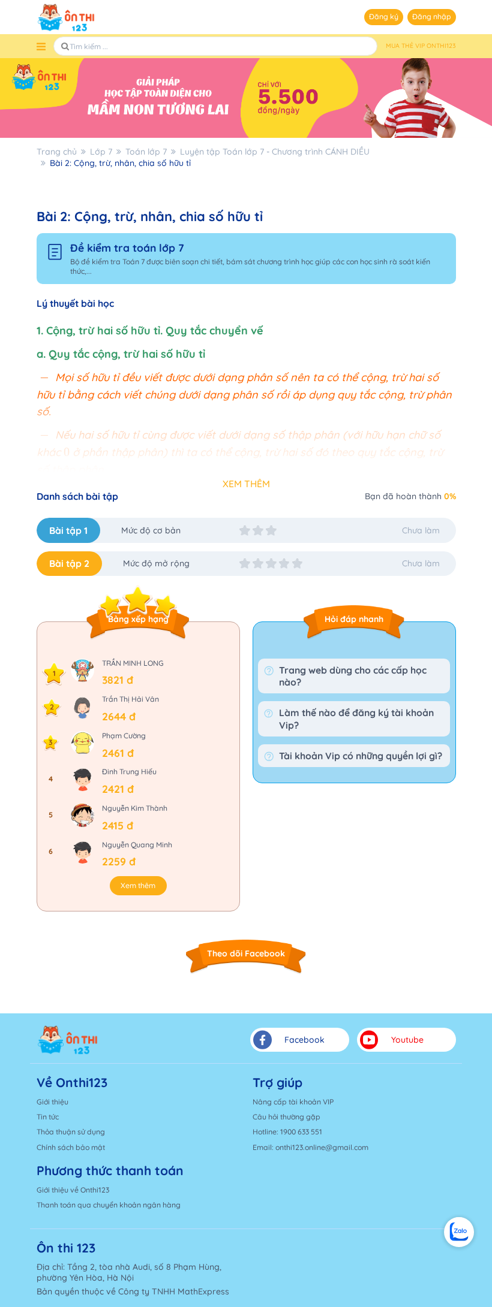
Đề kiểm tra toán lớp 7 (127, 247)
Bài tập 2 (69, 563)
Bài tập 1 (68, 530)
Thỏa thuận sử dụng (71, 1131)
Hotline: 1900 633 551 (287, 1131)
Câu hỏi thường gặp (286, 1116)
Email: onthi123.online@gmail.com (310, 1147)
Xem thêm (138, 885)
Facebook (304, 1039)
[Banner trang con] (246, 98)
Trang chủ (57, 151)
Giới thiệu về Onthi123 (73, 1189)
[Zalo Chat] (459, 1232)
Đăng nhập (431, 16)
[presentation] (45, 378)
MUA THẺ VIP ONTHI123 (421, 46)
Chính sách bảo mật (71, 1147)
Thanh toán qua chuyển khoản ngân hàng (109, 1204)
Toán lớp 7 (146, 151)
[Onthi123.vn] (66, 17)
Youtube (407, 1039)
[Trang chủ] (67, 1039)
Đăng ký (383, 16)
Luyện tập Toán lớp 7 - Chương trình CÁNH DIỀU (275, 151)
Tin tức (48, 1116)
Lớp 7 (101, 151)
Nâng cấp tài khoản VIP (293, 1101)
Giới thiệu (52, 1101)
